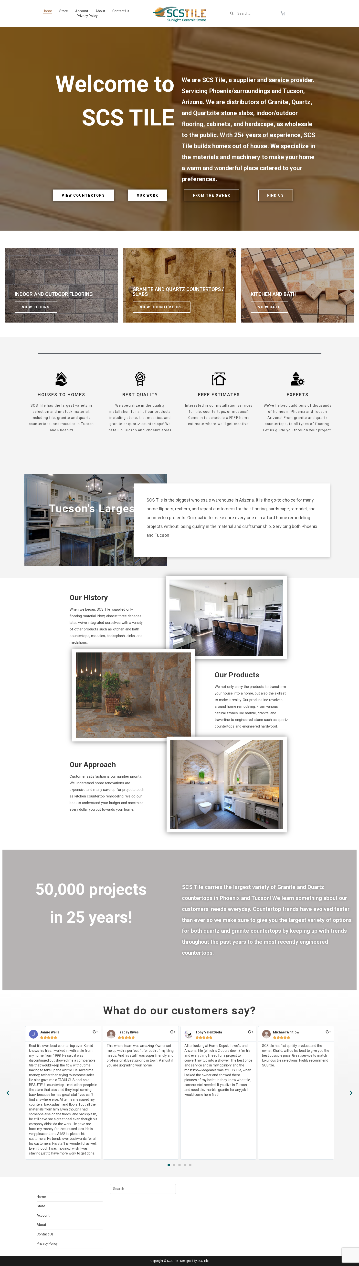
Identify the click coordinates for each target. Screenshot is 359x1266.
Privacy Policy (87, 16)
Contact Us (120, 11)
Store (63, 11)
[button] (169, 1165)
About (100, 11)
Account (81, 11)
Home (47, 11)
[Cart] (283, 13)
